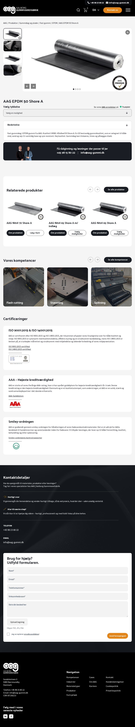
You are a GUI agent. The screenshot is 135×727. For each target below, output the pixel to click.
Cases (91, 677)
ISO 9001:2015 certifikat (19, 346)
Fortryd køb (71, 695)
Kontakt (110, 677)
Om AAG (93, 681)
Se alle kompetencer (118, 260)
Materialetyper (73, 686)
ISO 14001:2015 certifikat (20, 349)
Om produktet (16, 233)
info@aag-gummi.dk (119, 2)
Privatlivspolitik (113, 690)
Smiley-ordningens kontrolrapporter (25, 437)
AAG (5, 23)
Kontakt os (112, 10)
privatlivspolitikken (31, 634)
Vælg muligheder (77, 233)
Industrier (70, 681)
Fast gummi (45, 23)
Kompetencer (72, 677)
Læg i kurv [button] (35, 233)
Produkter (13, 23)
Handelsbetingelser (115, 681)
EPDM (54, 23)
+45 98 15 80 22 (97, 2)
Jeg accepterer (25, 634)
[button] (73, 89)
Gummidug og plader (28, 23)
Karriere (93, 686)
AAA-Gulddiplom (16, 396)
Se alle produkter (116, 189)
